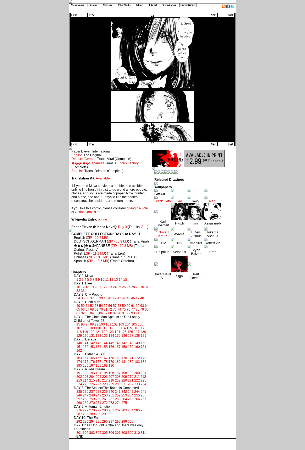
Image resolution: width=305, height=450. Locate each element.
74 (119, 309)
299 (124, 421)
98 (92, 324)
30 (142, 287)
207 (111, 376)
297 (111, 421)
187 (92, 365)
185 (79, 365)
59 (124, 305)
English (77, 155)
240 (111, 391)
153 (92, 347)
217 (105, 380)
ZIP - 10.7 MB (97, 237)
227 (98, 384)
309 (130, 432)
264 (124, 399)
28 (133, 287)
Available (103, 178)
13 (116, 279)
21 (101, 287)
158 (124, 347)
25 (119, 287)
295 (98, 421)
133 (105, 335)
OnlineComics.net (88, 212)
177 (98, 361)
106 (140, 324)
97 (87, 324)
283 (124, 410)
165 (92, 358)
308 (124, 432)
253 (124, 395)
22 (105, 287)
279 (98, 410)
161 (143, 347)
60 (128, 305)
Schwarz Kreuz (162, 234)
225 (85, 384)
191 (79, 373)
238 (98, 391)
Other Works (124, 5)
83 (87, 313)
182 (130, 361)
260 (98, 399)
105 (134, 324)
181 (124, 361)
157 (118, 347)
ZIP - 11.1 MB (95, 253)
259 (92, 399)
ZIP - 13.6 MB (98, 261)
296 (105, 421)
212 (143, 376)
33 (83, 291)
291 (105, 414)
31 (147, 287)
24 (115, 287)
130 (85, 335)
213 (79, 380)
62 (137, 305)
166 (98, 358)
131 (92, 335)
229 (111, 384)
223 (143, 380)
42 (115, 298)
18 (87, 287)
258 (85, 399)
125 (124, 332)
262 (111, 399)
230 (118, 384)
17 (83, 287)
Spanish (77, 171)
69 (96, 309)
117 (141, 328)
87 (105, 313)
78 (137, 309)
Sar (143, 227)
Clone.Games (169, 5)
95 (78, 324)
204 (92, 376)
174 (79, 361)
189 (105, 365)
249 (98, 395)
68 (92, 309)
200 (137, 373)
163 (79, 358)
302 (85, 432)
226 (92, 384)
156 (111, 347)
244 (137, 391)
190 (111, 365)
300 (130, 421)
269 (85, 403)
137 (130, 335)
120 (91, 332)
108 (85, 328)
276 (79, 410)
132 (98, 335)
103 (121, 324)
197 (118, 373)
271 (98, 403)
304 (98, 432)
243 (130, 391)
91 (124, 313)
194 (98, 373)
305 (105, 432)
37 (92, 298)
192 (85, 373)
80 (147, 309)
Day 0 (122, 227)
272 (105, 403)
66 (83, 309)
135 (118, 335)
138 (137, 335)
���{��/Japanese (87, 163)
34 (78, 298)
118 (79, 332)
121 (98, 332)
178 (105, 361)
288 (85, 414)
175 (85, 361)
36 (87, 298)
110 (98, 328)
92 (128, 313)
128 (143, 332)
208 (118, 376)
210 (130, 376)
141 (85, 343)
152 (85, 347)
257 (79, 399)
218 (111, 380)
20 (96, 287)
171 (130, 358)
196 (111, 373)
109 (92, 328)
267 (143, 399)
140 (79, 343)
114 (123, 328)
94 (137, 313)
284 (130, 410)
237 (92, 391)
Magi (212, 201)
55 (105, 305)
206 (105, 376)
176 (92, 361)
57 (115, 305)
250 (105, 395)
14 (120, 279)
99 (96, 324)
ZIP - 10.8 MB (122, 246)
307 (118, 432)
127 (136, 332)
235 (79, 391)
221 (130, 380)
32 (78, 291)
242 (124, 391)
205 (98, 376)
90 (119, 313)
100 (102, 324)
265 (130, 399)
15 (125, 279)
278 (92, 410)
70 (101, 309)
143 (98, 343)
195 (105, 373)
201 (143, 373)
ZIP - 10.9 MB (118, 241)
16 (78, 287)
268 (79, 403)
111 (104, 328)
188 (98, 365)
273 (111, 403)
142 (92, 343)
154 (98, 347)
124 (117, 332)
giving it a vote (137, 208)
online (102, 219)
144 (105, 343)
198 (124, 373)
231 (124, 384)
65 (78, 309)
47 (137, 298)
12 (111, 279)
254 (130, 395)
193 (92, 373)
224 (79, 384)
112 (110, 328)
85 (96, 313)
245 (143, 391)
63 (142, 305)
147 (124, 343)
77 (133, 309)
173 (143, 358)
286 (143, 410)
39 (101, 298)
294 (92, 421)
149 (137, 343)
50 (83, 305)
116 (135, 328)
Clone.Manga (77, 5)
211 (137, 376)
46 (133, 298)
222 (137, 380)
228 (105, 384)
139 (143, 335)
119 (85, 332)
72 (110, 309)
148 (130, 343)
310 (137, 432)
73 (115, 309)
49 (78, 305)
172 (137, 358)
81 (78, 313)
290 (98, 414)
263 (118, 399)
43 (119, 298)
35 (83, 298)
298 (118, 421)
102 (115, 324)
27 (128, 287)
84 (92, 313)
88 (110, 313)
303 (92, 432)
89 (115, 313)
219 (118, 380)
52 (92, 305)
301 (79, 432)
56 (110, 305)
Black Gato (163, 201)
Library (140, 5)
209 (124, 376)
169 (118, 358)
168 (111, 358)
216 (98, 380)
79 (142, 309)
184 (143, 361)
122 (104, 332)
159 (130, 347)
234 (143, 384)
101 (108, 324)
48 (142, 298)
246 (79, 395)
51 (87, 305)
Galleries (107, 5)
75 (124, 309)
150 (143, 343)
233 (137, 384)
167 (105, 358)
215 (92, 380)
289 (92, 414)
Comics (94, 5)
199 (130, 373)
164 (85, 358)
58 (119, 305)
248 (92, 395)
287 (79, 414)
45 (128, 298)
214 (85, 380)
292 (79, 421)
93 (133, 313)
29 (137, 287)
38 (96, 298)
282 (118, 410)
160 (137, 347)
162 (79, 350)
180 (118, 361)
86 (101, 313)
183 (137, 361)
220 (124, 380)
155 (105, 347)
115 (129, 328)
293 (85, 421)
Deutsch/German (83, 159)
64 (147, 305)
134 (111, 335)
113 (117, 328)
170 (124, 358)
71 (105, 309)
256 (143, 395)
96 (83, 324)
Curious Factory (127, 163)
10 (102, 279)
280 (105, 410)
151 (79, 347)
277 (85, 410)
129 (79, 335)
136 (124, 335)
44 (124, 298)
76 (128, 309)
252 (118, 395)
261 (105, 399)
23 (110, 287)
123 (111, 332)
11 (107, 279)
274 (118, 403)
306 (111, 432)
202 (79, 376)
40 (105, 298)
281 (111, 410)
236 (85, 391)
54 (101, 305)
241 (118, 391)
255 (137, 395)
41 (110, 298)
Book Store (187, 5)
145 (111, 343)
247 (85, 395)
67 (87, 309)
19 (92, 287)
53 (96, 305)
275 (124, 403)
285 (137, 410)
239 (105, 391)
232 (130, 384)
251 (111, 395)
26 (124, 287)
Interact (153, 5)
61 (133, 305)
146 (118, 343)
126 (130, 332)
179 (111, 361)
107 (79, 328)
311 (143, 432)
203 (85, 376)
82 (83, 313)
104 (128, 324)
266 (137, 399)
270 (92, 403)
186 (85, 365)
